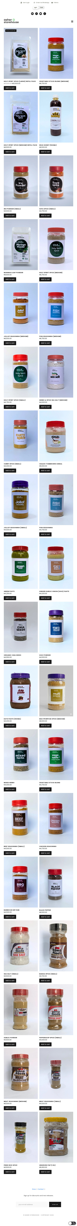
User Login (26, 3)
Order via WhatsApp (42, 3)
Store (34, 1189)
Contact (41, 1189)
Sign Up (55, 1204)
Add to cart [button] (10, 88)
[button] (38, 7)
